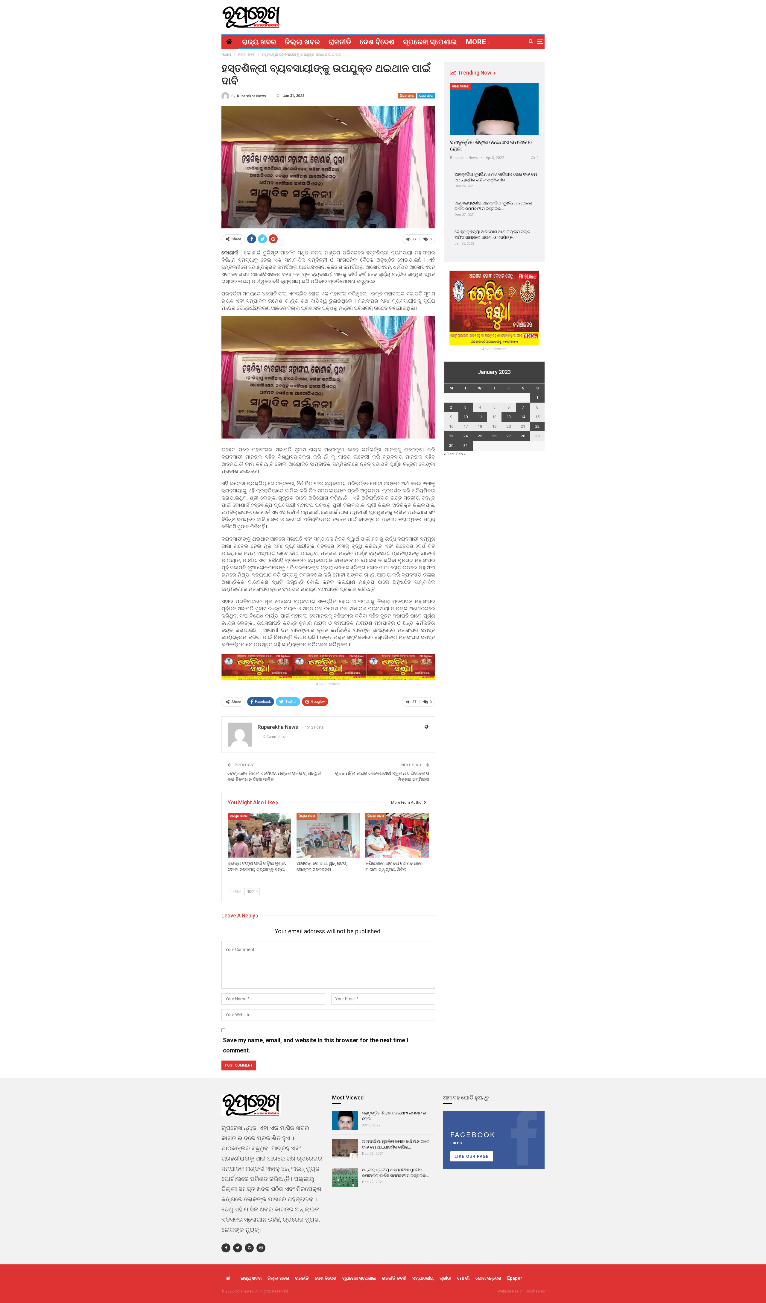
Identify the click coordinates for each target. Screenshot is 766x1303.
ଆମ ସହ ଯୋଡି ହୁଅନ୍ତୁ (466, 1097)
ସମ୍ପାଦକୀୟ (423, 1278)
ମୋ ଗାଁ (463, 1278)
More (476, 42)
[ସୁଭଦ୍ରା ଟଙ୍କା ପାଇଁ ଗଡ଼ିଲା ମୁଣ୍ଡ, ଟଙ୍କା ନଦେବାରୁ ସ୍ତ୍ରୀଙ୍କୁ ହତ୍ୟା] (259, 835)
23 (451, 436)
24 (465, 436)
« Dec (449, 454)
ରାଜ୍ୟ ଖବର (259, 42)
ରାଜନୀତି (340, 42)
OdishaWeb (535, 1291)
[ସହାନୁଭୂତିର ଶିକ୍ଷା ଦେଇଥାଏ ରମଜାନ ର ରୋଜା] (494, 109)
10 (465, 417)
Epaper (514, 1278)
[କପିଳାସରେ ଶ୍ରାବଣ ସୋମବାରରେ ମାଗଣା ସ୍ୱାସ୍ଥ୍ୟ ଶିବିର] (397, 835)
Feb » (461, 454)
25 (480, 436)
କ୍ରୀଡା (445, 1278)
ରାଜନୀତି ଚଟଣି (394, 1278)
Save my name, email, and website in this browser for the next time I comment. (315, 1045)
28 (523, 436)
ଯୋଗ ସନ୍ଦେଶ (488, 1278)
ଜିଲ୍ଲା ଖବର (302, 42)
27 (509, 436)
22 (537, 426)
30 (451, 445)
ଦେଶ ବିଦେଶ (377, 42)
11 (480, 417)
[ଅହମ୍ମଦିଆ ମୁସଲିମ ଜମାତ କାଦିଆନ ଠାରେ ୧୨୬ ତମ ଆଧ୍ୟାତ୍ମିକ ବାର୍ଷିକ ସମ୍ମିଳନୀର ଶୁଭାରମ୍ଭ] (345, 1148)
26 (494, 436)
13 (509, 417)
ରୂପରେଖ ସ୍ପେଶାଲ (430, 42)
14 (523, 417)
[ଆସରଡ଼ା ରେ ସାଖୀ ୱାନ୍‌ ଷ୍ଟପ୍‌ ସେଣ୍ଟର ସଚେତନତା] (328, 835)
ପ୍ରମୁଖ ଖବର (238, 816)
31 (465, 445)
